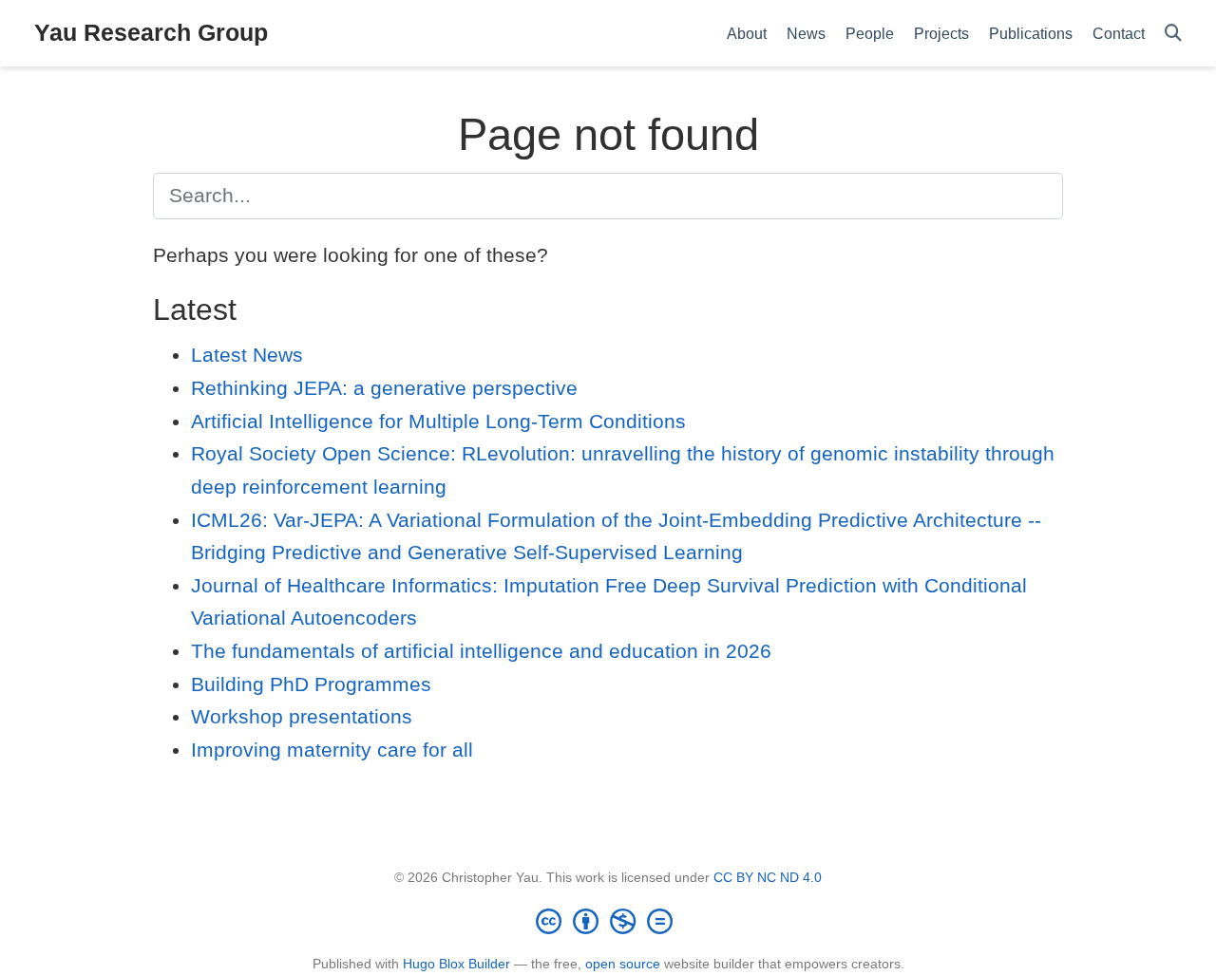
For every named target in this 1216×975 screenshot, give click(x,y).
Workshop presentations (301, 716)
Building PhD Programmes (311, 684)
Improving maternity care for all (332, 749)
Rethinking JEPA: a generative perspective (384, 388)
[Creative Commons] (608, 921)
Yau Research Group (151, 32)
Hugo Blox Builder (456, 963)
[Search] (1173, 34)
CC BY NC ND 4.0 (767, 877)
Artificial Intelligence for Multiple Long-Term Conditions (438, 421)
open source (622, 963)
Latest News (247, 355)
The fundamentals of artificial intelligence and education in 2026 (481, 651)
